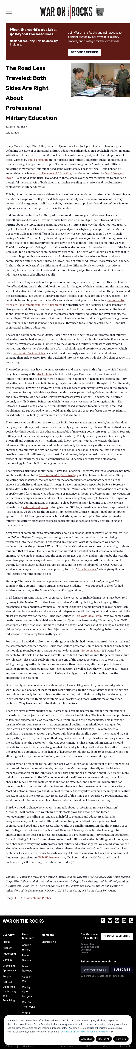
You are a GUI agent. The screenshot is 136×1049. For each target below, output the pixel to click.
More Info (121, 1038)
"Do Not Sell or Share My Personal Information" (84, 1031)
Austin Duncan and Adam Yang (52, 173)
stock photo (44, 374)
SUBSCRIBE (122, 969)
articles (29, 353)
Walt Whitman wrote (51, 857)
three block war (87, 569)
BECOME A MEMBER (84, 52)
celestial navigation (35, 507)
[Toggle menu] (9, 12)
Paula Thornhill (38, 160)
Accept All (86, 1038)
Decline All (103, 1038)
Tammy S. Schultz (16, 127)
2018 (58, 475)
